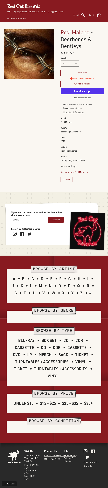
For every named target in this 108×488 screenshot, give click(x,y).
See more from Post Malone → (75, 172)
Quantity (64, 58)
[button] (81, 15)
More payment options (82, 98)
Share (68, 179)
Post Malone (75, 32)
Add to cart (82, 72)
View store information (73, 112)
